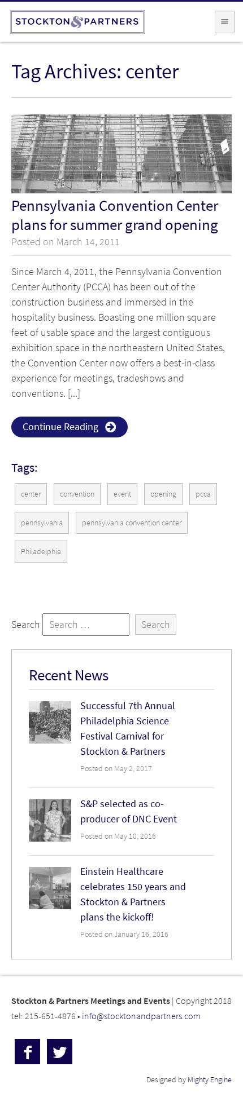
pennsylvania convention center (131, 522)
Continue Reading (60, 426)
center (31, 494)
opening (163, 494)
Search (25, 624)
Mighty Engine (210, 1079)
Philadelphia (41, 551)
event (122, 494)
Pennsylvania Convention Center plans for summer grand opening (114, 215)
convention (77, 494)
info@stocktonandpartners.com (141, 1016)
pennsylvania (42, 522)
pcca (203, 494)
